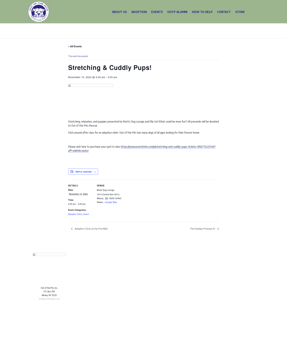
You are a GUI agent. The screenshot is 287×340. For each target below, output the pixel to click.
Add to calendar (83, 171)
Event (86, 214)
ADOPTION (139, 12)
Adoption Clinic (75, 214)
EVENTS (157, 12)
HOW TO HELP (202, 12)
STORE (240, 12)
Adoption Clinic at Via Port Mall (91, 228)
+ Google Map (110, 202)
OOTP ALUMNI (177, 12)
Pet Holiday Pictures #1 (203, 228)
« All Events (75, 46)
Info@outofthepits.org (49, 299)
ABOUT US (119, 12)
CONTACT (224, 12)
